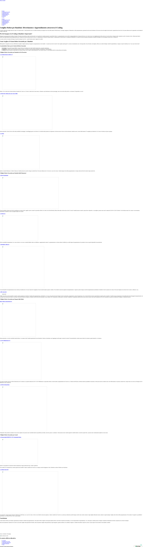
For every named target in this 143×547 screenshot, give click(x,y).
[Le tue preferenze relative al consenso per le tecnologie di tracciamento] (141, 545)
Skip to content (2, 0)
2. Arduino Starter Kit (4, 469)
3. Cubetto (2, 133)
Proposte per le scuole (6, 19)
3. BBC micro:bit (3, 291)
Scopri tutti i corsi (5, 20)
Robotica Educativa (5, 21)
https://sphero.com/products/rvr (6, 301)
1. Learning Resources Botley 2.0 (6, 54)
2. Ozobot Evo (2, 213)
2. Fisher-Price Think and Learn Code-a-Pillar (9, 93)
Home (3, 18)
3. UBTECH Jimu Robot (4, 384)
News (3, 24)
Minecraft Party (5, 22)
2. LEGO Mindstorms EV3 (5, 340)
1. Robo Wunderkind (4, 175)
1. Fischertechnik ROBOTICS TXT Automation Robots (10, 437)
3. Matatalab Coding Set (4, 244)
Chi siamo (4, 23)
